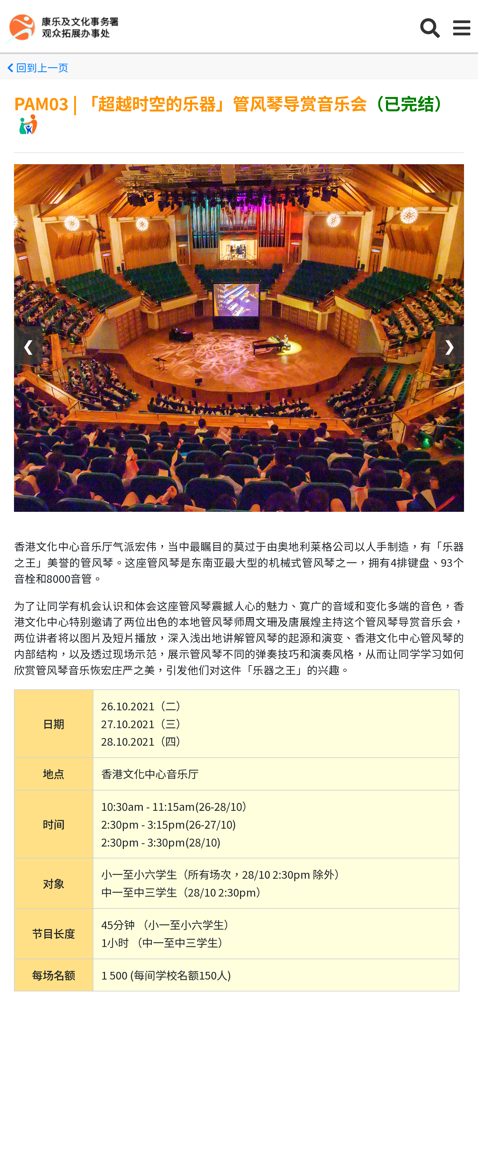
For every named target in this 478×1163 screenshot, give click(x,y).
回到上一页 (41, 67)
